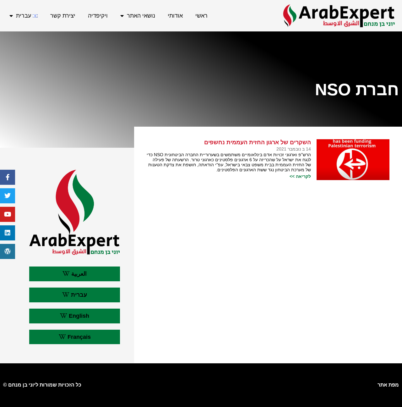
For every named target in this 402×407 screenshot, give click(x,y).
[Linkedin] (7, 232)
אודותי (175, 16)
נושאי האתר (141, 16)
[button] (74, 274)
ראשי (201, 16)
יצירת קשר (62, 16)
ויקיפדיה (98, 16)
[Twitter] (7, 195)
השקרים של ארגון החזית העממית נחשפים (257, 142)
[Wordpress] (7, 251)
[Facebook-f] (7, 177)
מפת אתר (388, 385)
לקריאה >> (300, 176)
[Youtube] (7, 214)
